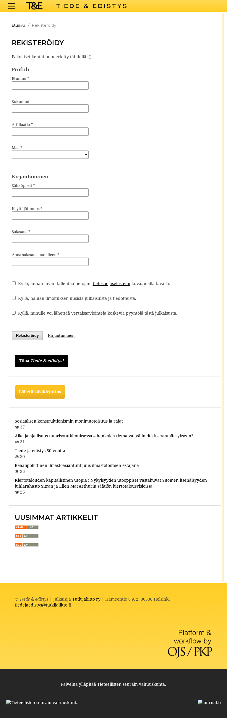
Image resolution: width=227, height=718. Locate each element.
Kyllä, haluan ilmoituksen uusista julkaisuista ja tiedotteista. (76, 298)
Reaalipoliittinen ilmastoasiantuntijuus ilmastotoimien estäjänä (77, 465)
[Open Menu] (12, 6)
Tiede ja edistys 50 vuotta (40, 450)
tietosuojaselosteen (111, 283)
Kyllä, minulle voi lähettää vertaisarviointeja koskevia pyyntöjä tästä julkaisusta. (97, 313)
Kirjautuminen (61, 335)
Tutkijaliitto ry (86, 599)
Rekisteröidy (27, 335)
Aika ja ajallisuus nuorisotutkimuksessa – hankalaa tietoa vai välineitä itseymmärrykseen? (104, 436)
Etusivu (18, 25)
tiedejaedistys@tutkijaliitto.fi (43, 605)
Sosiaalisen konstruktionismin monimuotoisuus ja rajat (69, 421)
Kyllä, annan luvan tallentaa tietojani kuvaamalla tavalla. (93, 283)
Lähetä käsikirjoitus (40, 391)
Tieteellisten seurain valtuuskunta (131, 684)
